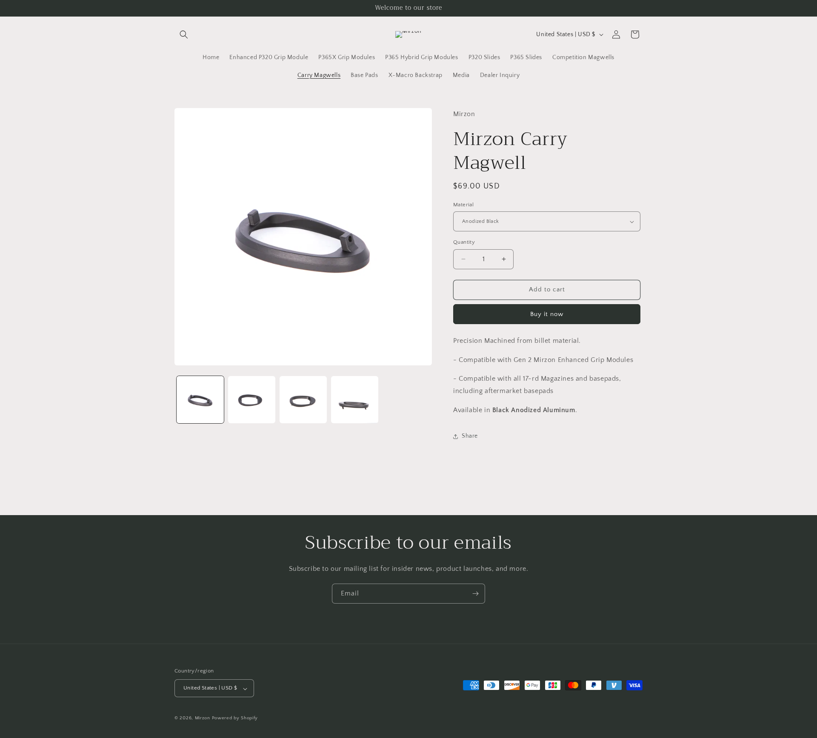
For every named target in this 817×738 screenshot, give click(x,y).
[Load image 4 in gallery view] (354, 399)
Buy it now (546, 314)
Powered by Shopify (235, 718)
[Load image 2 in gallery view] (251, 399)
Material (463, 205)
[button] (183, 34)
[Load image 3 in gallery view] (303, 399)
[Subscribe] (475, 594)
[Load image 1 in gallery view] (200, 399)
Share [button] (470, 436)
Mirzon (202, 718)
